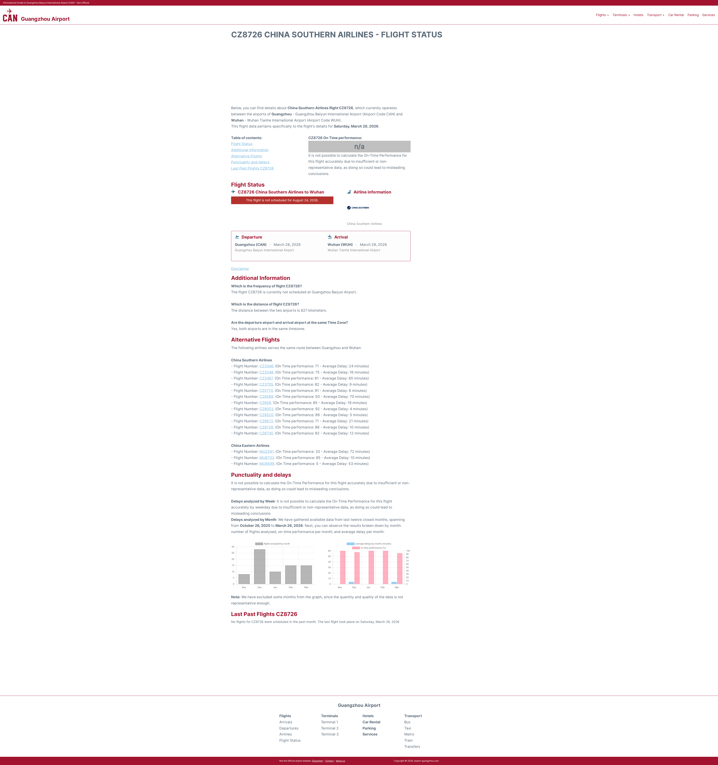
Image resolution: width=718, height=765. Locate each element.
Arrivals (285, 722)
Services (708, 15)
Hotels (638, 15)
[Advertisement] (359, 74)
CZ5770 (266, 390)
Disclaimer (317, 760)
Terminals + (621, 15)
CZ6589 (266, 396)
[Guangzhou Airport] (10, 14)
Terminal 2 (330, 728)
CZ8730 (266, 433)
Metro (409, 734)
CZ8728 (266, 427)
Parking (693, 15)
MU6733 (267, 457)
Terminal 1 (329, 722)
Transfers (412, 746)
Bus (407, 722)
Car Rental (676, 15)
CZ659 (265, 402)
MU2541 (267, 451)
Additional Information (250, 150)
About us (340, 760)
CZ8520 (266, 415)
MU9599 (267, 463)
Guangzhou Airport (45, 18)
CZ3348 (266, 372)
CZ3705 (266, 384)
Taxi (407, 728)
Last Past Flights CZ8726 (252, 168)
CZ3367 (266, 378)
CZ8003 (266, 409)
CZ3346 (266, 366)
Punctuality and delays (250, 162)
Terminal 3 (330, 734)
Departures (288, 728)
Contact (329, 760)
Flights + (602, 15)
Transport (413, 716)
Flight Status (241, 144)
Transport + (656, 15)
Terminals (329, 716)
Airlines (285, 734)
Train (408, 740)
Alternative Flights (246, 156)
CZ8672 (266, 421)
